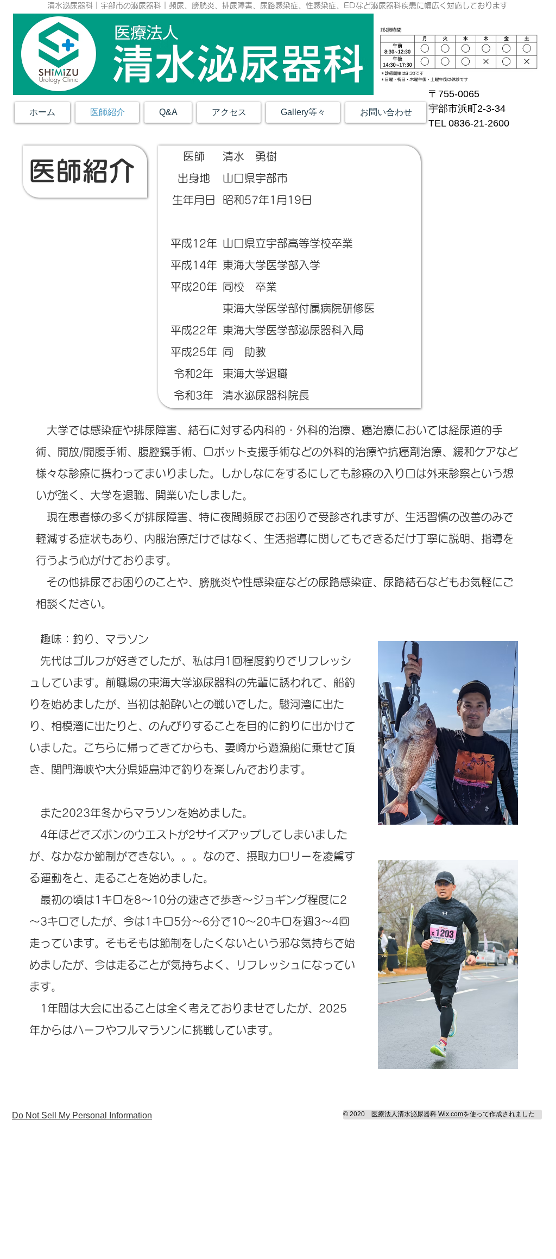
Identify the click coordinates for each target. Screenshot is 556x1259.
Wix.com (450, 1114)
